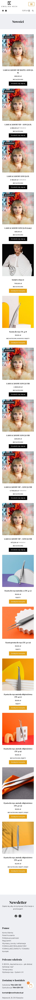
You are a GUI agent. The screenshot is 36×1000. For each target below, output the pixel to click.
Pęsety (27, 338)
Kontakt (5, 951)
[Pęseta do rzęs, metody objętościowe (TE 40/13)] (18, 783)
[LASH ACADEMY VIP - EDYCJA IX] (18, 105)
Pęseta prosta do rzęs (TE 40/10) (18, 642)
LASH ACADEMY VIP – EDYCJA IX (18, 124)
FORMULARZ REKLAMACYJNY (14, 946)
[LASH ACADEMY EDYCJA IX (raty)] (18, 208)
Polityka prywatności (10, 938)
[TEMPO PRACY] (18, 260)
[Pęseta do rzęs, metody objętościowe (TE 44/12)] (18, 838)
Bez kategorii (18, 79)
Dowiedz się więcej (18, 83)
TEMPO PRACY (18, 280)
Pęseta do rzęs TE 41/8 (18, 332)
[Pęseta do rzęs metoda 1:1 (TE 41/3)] (18, 571)
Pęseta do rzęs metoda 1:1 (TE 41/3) (17, 591)
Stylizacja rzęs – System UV (13, 972)
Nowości (20, 338)
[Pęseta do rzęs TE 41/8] (18, 312)
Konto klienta (7, 933)
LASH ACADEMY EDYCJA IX (18, 176)
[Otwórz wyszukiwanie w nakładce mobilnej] (33, 10)
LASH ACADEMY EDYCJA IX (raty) (18, 228)
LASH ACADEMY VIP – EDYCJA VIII (18, 487)
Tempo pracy (7, 970)
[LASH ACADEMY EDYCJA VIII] (18, 364)
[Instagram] (6, 10)
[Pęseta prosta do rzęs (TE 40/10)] (18, 623)
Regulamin (6, 941)
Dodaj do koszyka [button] (18, 291)
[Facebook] (3, 10)
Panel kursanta (8, 935)
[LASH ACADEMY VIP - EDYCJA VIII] (18, 467)
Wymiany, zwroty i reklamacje (14, 943)
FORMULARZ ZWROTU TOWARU (15, 949)
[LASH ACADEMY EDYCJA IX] (18, 156)
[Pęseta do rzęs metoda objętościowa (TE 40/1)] (18, 675)
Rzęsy (26, 812)
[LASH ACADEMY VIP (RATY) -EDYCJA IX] (18, 50)
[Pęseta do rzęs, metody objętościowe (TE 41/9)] (18, 729)
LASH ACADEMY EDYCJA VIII (18, 383)
